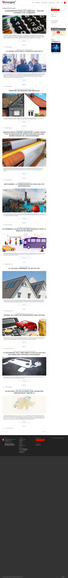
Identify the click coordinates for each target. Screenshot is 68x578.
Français (30, 9)
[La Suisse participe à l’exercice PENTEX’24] (24, 63)
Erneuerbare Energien (28, 351)
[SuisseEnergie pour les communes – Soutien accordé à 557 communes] (24, 24)
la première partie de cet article (9, 418)
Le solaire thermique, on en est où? (24, 268)
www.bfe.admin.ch (21, 452)
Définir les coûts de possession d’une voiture (24, 315)
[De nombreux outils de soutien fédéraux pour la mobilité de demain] (24, 242)
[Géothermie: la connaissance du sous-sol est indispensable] (24, 200)
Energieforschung (16, 351)
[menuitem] (33, 2)
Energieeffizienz (16, 89)
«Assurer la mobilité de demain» (39, 254)
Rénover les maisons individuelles (24, 90)
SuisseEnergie (12, 338)
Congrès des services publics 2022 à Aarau (18, 415)
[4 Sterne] (4, 86)
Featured (25, 182)
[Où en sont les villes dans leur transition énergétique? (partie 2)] (24, 405)
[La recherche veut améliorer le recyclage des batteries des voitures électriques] (24, 366)
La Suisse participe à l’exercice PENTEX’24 (24, 51)
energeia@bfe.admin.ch (22, 451)
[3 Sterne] (3, 86)
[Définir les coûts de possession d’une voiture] (24, 327)
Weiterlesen (24, 40)
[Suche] (64, 2)
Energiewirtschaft (25, 9)
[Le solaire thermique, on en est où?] (24, 285)
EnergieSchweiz (19, 9)
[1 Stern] (2, 86)
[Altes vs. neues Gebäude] (24, 105)
